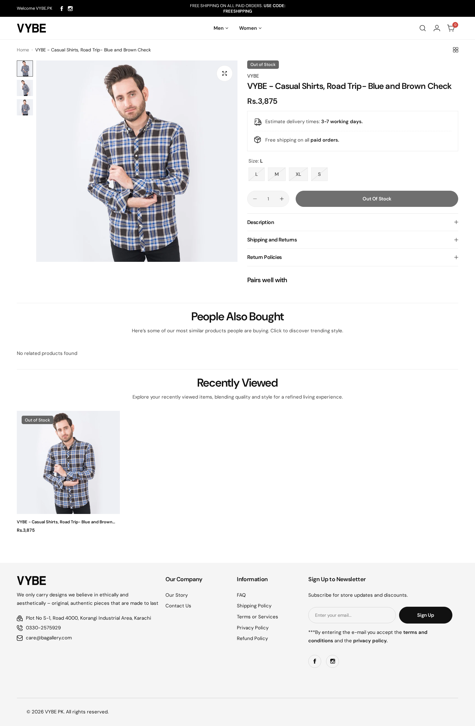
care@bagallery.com (49, 638)
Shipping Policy (254, 606)
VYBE (253, 76)
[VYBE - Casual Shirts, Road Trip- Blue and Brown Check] (68, 462)
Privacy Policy (253, 628)
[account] (437, 28)
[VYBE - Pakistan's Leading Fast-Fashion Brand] (31, 28)
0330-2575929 (43, 628)
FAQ (241, 595)
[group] (137, 161)
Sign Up (425, 615)
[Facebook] (61, 8)
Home (23, 50)
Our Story (176, 595)
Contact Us (178, 606)
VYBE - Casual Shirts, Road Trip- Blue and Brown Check (64, 522)
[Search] (423, 28)
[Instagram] (70, 8)
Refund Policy (252, 638)
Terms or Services (257, 617)
